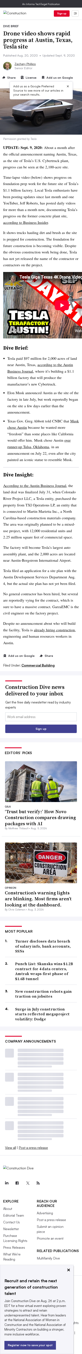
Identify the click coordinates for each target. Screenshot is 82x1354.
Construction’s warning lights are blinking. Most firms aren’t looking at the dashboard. (38, 899)
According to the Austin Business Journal (34, 485)
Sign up (61, 13)
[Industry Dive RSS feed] (38, 1183)
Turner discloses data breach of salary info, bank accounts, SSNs (43, 946)
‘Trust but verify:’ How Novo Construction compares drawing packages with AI (40, 817)
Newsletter (11, 1229)
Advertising (45, 1213)
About (7, 1209)
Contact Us (11, 1222)
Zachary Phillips (25, 64)
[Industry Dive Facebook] (17, 1183)
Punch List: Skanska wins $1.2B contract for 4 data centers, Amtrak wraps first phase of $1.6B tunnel (44, 971)
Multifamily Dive (48, 1258)
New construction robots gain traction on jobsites (43, 994)
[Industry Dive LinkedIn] (6, 1183)
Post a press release (33, 1148)
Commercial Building (38, 665)
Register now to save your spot (30, 1345)
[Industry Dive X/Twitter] (27, 1183)
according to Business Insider (25, 222)
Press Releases (14, 1247)
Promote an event (50, 1238)
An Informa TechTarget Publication (41, 4)
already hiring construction (54, 629)
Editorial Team (13, 1215)
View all (10, 1148)
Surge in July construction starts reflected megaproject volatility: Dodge (42, 1014)
